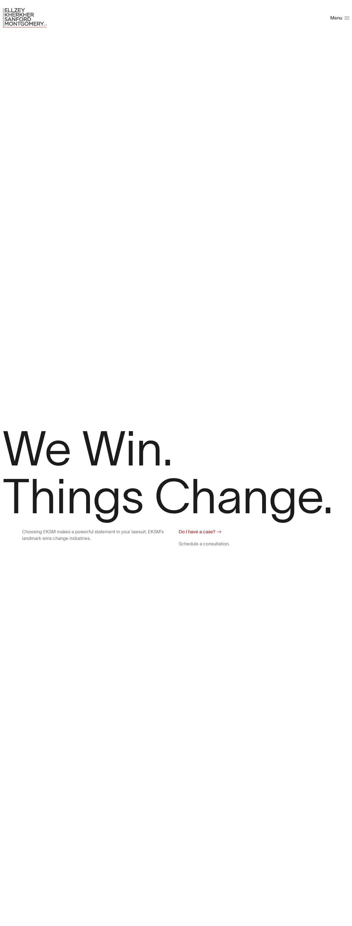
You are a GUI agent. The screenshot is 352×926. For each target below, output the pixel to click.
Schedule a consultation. (204, 543)
